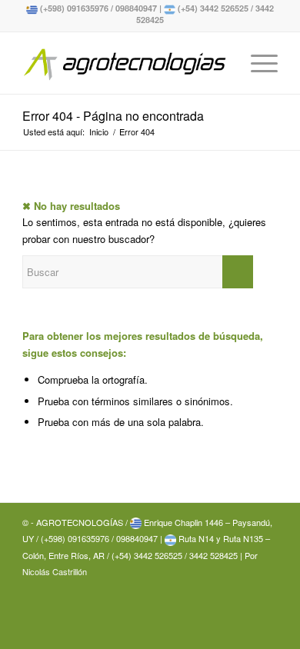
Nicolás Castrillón (54, 571)
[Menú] (256, 63)
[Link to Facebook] (266, 587)
